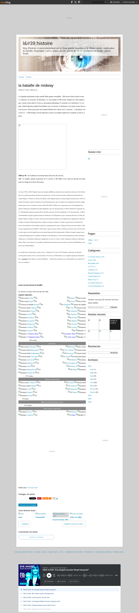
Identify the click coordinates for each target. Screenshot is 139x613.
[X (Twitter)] (75, 2)
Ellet (28, 366)
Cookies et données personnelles (103, 552)
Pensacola (70, 353)
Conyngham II (72, 363)
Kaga (31, 301)
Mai (91, 379)
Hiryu (73, 298)
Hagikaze (74, 314)
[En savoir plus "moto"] (115, 335)
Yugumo (30, 330)
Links (90, 243)
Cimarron (29, 415)
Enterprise (32, 347)
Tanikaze (30, 327)
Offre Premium (88, 552)
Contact (28, 77)
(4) (95, 283)
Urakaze (74, 327)
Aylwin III (30, 360)
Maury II (74, 366)
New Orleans (69, 350)
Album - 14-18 (93, 240)
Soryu (73, 301)
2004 (89, 402)
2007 (89, 366)
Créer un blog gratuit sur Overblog (23, 552)
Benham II (30, 363)
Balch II (74, 360)
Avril (92, 382)
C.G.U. (62, 552)
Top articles (37, 552)
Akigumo (74, 311)
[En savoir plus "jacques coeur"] (104, 324)
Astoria (71, 382)
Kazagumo (31, 321)
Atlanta (67, 356)
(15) (91, 266)
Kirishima (67, 304)
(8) (94, 276)
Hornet (72, 347)
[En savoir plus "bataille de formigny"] (93, 335)
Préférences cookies (119, 552)
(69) (93, 263)
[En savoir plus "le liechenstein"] (93, 324)
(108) (92, 260)
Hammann (73, 389)
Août (91, 369)
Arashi (29, 314)
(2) (96, 286)
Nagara (32, 311)
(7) (93, 279)
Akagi (31, 298)
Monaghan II (31, 369)
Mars (92, 385)
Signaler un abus (53, 552)
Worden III (31, 373)
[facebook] (71, 2)
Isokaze (74, 317)
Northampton (35, 353)
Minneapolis (35, 350)
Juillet (92, 372)
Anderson (73, 386)
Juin (91, 376)
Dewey (29, 412)
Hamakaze (30, 317)
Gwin (29, 389)
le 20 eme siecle (32, 487)
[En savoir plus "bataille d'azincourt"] (104, 335)
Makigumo (31, 324)
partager (63, 581)
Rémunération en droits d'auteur (74, 552)
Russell (29, 395)
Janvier (92, 392)
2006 (89, 395)
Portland (33, 386)
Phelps (75, 369)
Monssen (74, 412)
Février (92, 389)
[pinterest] (79, 2)
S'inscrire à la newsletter (28, 505)
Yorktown (32, 382)
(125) (96, 257)
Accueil (21, 77)
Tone (72, 308)
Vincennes (34, 356)
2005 (89, 398)
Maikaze (74, 321)
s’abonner (50, 581)
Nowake (74, 324)
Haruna (36, 304)
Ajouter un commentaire (36, 537)
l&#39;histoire (38, 43)
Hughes (29, 392)
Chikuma (34, 308)
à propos (75, 581)
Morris (75, 392)
